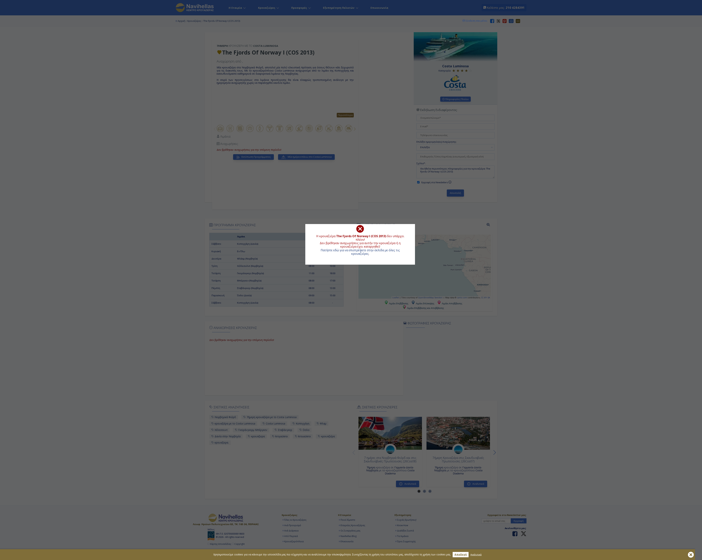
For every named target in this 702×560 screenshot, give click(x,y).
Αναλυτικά (476, 554)
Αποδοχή (460, 554)
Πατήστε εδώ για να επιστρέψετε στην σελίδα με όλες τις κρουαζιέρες (360, 252)
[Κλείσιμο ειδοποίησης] (691, 555)
